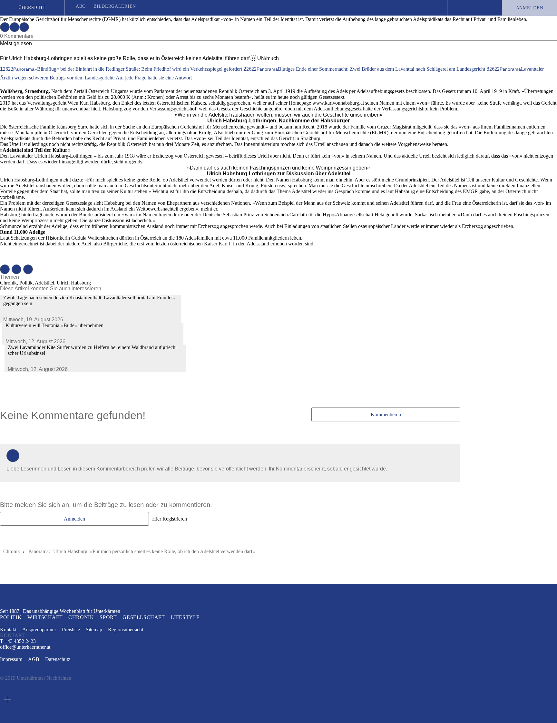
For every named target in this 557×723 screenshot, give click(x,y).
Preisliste (71, 629)
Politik (11, 617)
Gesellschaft (143, 617)
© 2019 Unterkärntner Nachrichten (35, 678)
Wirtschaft (45, 617)
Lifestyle (185, 617)
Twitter (14, 27)
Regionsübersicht (125, 629)
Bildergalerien (114, 6)
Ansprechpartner (39, 629)
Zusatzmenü (7, 699)
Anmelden (529, 7)
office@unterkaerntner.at (25, 647)
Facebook (5, 27)
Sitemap (94, 629)
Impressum (11, 659)
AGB (33, 659)
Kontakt (8, 629)
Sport (108, 617)
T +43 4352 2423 (18, 641)
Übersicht (31, 7)
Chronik (11, 551)
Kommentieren (386, 414)
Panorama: (39, 551)
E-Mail (24, 27)
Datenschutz (57, 659)
